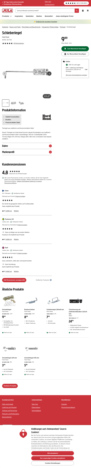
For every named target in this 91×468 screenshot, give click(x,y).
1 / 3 (45, 96)
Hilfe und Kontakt (7, 404)
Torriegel (62, 27)
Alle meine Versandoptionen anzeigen (76, 75)
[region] (45, 446)
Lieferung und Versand (9, 407)
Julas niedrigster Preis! (64, 16)
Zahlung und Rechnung (9, 410)
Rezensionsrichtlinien (68, 407)
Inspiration (19, 16)
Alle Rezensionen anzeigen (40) (14, 280)
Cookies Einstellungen (52, 463)
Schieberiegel (71, 27)
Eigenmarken (36, 407)
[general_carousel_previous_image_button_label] (4, 73)
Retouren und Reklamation (10, 414)
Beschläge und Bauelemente (31, 27)
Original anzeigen (20, 196)
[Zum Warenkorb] (88, 11)
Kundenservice (49, 4)
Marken (39, 16)
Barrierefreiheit (6, 417)
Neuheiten (30, 16)
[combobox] (47, 11)
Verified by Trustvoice (42, 280)
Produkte (5, 16)
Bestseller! (49, 16)
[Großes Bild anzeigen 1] (27, 73)
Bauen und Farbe (15, 27)
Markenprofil (8, 152)
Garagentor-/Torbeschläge (50, 27)
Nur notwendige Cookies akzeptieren (52, 458)
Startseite (5, 27)
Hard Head (5, 37)
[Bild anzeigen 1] (5, 103)
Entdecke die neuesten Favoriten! (46, 21)
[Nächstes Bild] (49, 73)
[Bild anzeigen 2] (13, 103)
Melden (16, 211)
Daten (5, 146)
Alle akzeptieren (52, 453)
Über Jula (48, 1)
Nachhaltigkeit (36, 410)
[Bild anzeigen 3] (21, 103)
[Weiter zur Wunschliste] (83, 11)
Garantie (64, 404)
